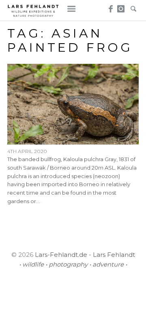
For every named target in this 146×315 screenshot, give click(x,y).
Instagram (121, 6)
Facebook (110, 6)
